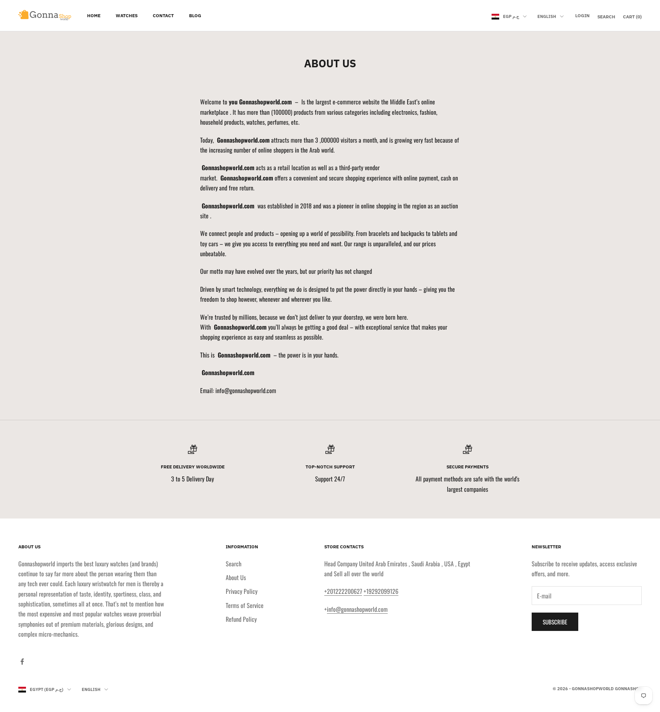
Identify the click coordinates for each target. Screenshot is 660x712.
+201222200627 (343, 591)
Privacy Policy (241, 591)
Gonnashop (628, 688)
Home (93, 15)
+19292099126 (381, 591)
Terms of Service (245, 605)
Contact (163, 15)
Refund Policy (241, 619)
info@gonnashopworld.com (357, 609)
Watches (127, 15)
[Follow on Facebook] (22, 661)
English (546, 16)
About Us (236, 577)
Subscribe (555, 622)
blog (195, 15)
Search (233, 563)
